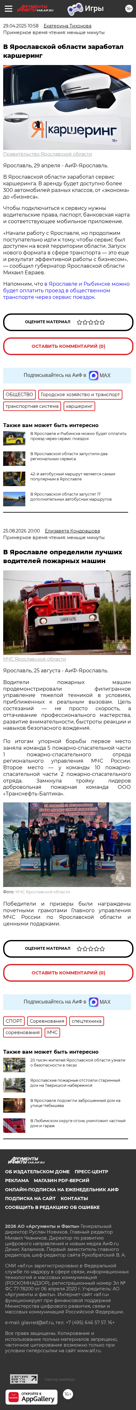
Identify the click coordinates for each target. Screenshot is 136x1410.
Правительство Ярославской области (47, 154)
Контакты (74, 1198)
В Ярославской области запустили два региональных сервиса (69, 456)
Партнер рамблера (60, 1379)
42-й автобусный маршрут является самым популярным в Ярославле (72, 476)
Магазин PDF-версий (62, 1180)
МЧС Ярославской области (34, 659)
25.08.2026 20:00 (21, 531)
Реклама (17, 1180)
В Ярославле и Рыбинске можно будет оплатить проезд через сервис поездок (78, 436)
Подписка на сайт (30, 1198)
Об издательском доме (37, 1172)
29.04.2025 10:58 (21, 26)
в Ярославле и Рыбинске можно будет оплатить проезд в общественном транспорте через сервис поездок (66, 290)
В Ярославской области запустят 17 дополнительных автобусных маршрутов (71, 497)
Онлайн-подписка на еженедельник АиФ (62, 1190)
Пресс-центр (91, 1172)
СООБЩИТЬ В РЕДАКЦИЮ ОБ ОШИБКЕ (52, 1207)
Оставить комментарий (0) (68, 346)
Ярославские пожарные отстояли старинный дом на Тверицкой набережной (75, 1083)
